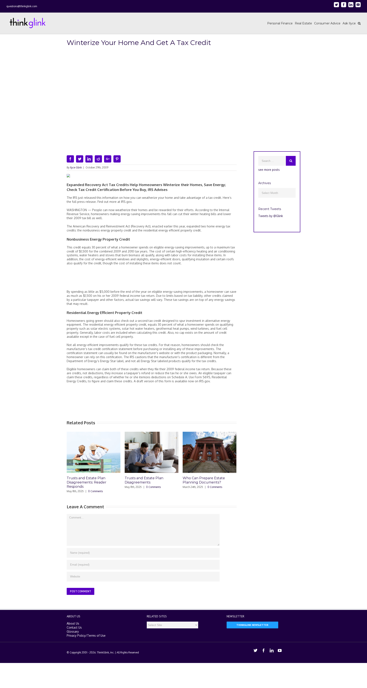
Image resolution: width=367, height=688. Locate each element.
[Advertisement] (151, 279)
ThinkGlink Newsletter (252, 624)
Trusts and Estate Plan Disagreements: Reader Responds (86, 482)
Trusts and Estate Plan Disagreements (144, 480)
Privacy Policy (76, 635)
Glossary (73, 631)
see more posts (269, 169)
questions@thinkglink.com (21, 6)
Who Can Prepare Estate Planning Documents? (204, 480)
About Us (73, 623)
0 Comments (95, 491)
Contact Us (74, 627)
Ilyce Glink (76, 167)
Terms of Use (96, 635)
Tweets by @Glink (270, 216)
